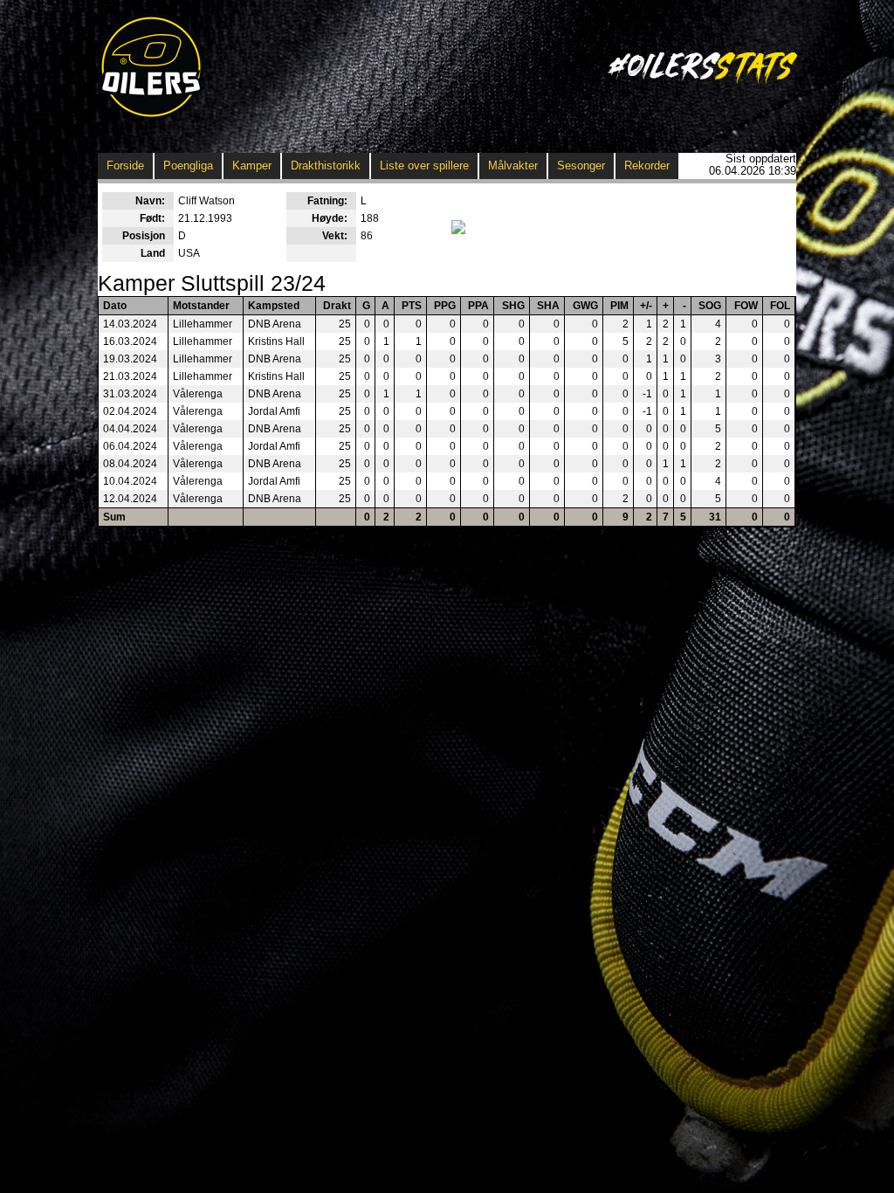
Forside (125, 165)
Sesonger (581, 165)
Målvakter (513, 165)
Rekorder (647, 165)
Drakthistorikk (326, 165)
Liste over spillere (424, 165)
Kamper (252, 165)
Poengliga (188, 165)
